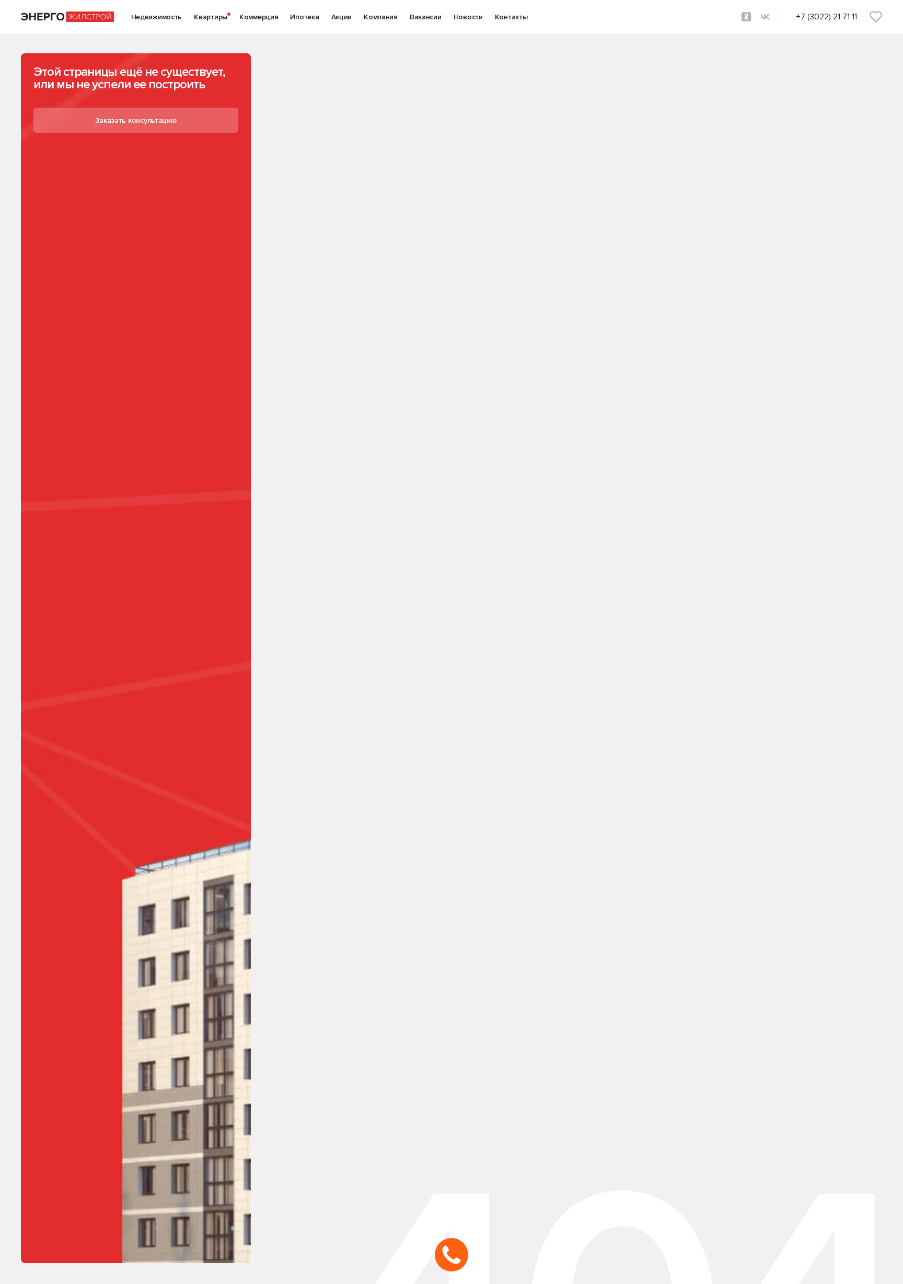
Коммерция (258, 17)
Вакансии (426, 17)
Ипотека (304, 17)
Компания (381, 17)
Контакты (511, 17)
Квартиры (210, 17)
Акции (341, 17)
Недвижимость (156, 17)
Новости (468, 17)
